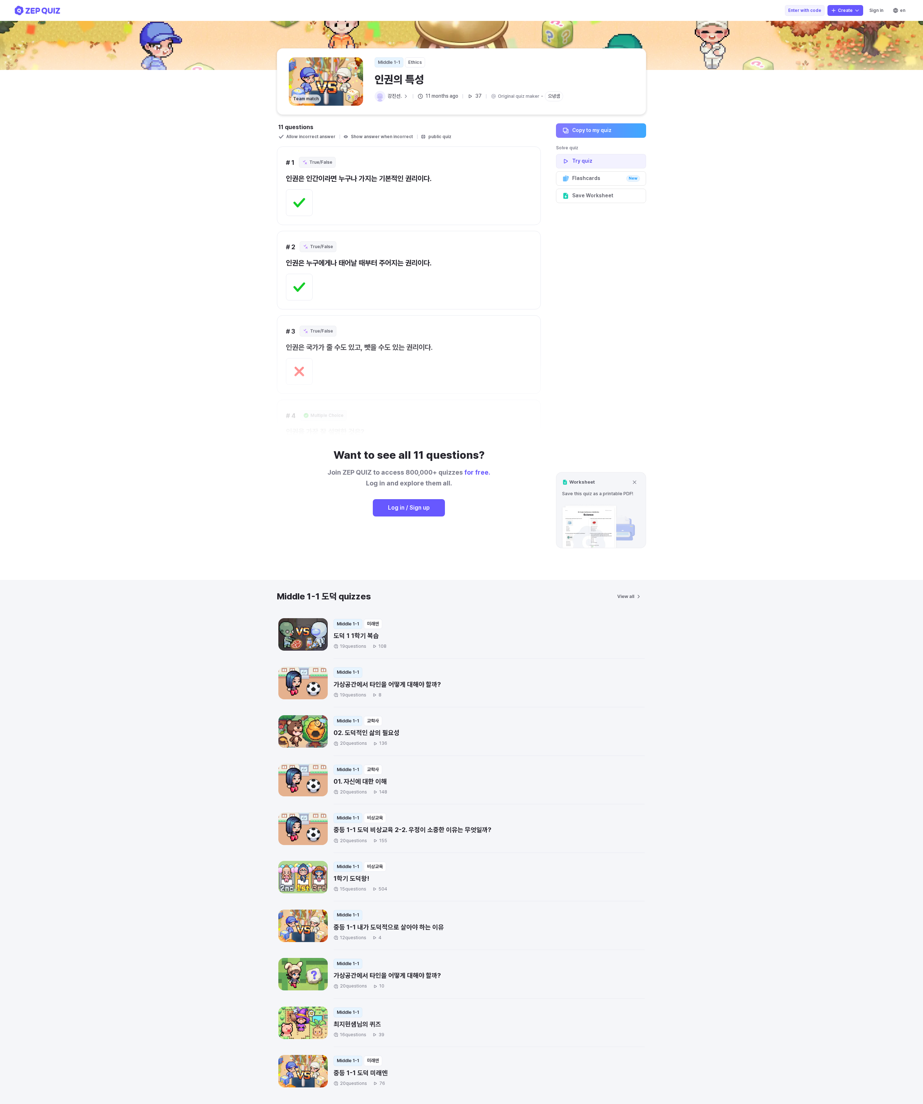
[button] (601, 510)
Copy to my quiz (591, 130)
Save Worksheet (592, 195)
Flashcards (604, 178)
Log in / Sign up (409, 507)
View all (625, 596)
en (902, 10)
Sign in (876, 10)
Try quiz (582, 161)
